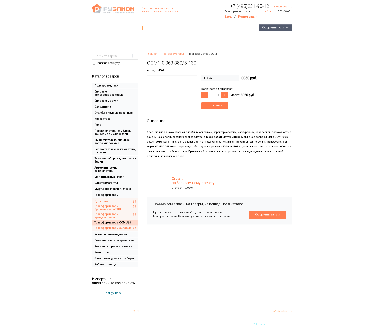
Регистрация (247, 16)
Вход (228, 16)
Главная (101, 27)
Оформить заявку (267, 214)
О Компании (175, 27)
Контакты (153, 27)
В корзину (215, 105)
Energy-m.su (113, 293)
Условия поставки (126, 27)
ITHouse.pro (259, 324)
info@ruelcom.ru (283, 6)
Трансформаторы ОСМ (203, 53)
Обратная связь (201, 27)
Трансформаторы (173, 53)
